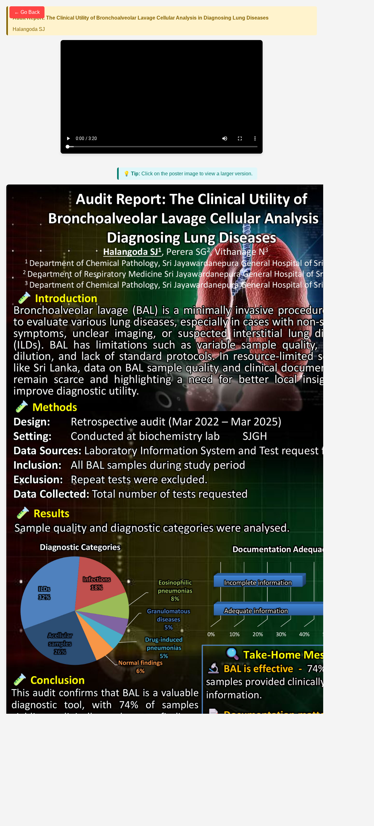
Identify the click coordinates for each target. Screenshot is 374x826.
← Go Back (27, 12)
